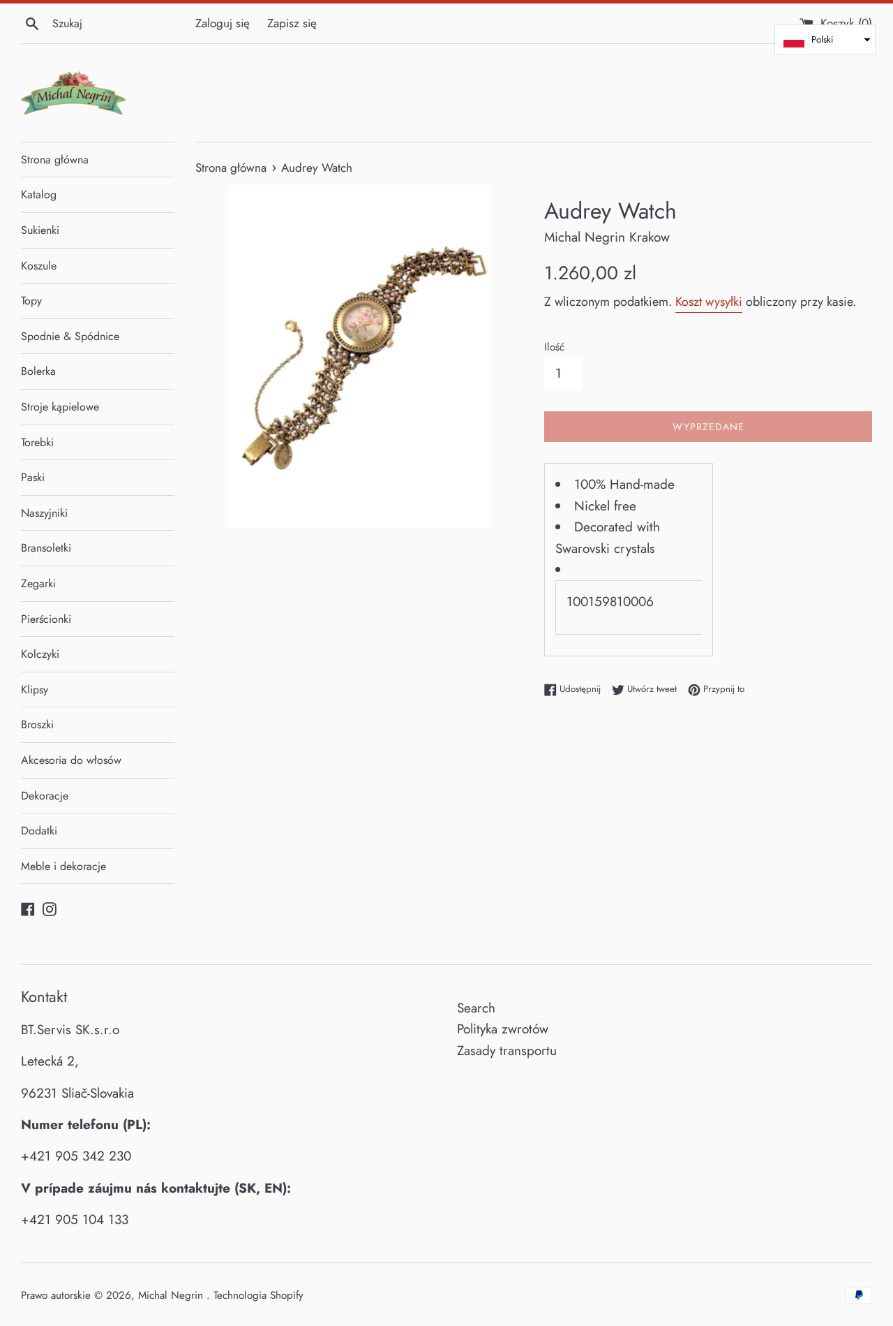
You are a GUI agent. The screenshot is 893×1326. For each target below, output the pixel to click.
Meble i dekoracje (63, 866)
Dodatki (39, 831)
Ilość (554, 347)
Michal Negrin (172, 1295)
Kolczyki (40, 654)
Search (476, 1008)
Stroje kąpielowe (60, 407)
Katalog (39, 194)
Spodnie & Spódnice (70, 336)
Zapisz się (292, 23)
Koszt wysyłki (708, 302)
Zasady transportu (507, 1050)
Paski (33, 477)
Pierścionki (46, 619)
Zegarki (38, 583)
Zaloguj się (222, 23)
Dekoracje (44, 796)
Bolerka (38, 371)
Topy (31, 301)
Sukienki (40, 230)
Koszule (39, 266)
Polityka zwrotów (502, 1028)
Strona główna (55, 160)
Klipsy (34, 690)
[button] (825, 39)
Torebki (37, 442)
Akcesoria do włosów (71, 760)
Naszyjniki (44, 513)
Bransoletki (46, 548)
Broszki (37, 724)
